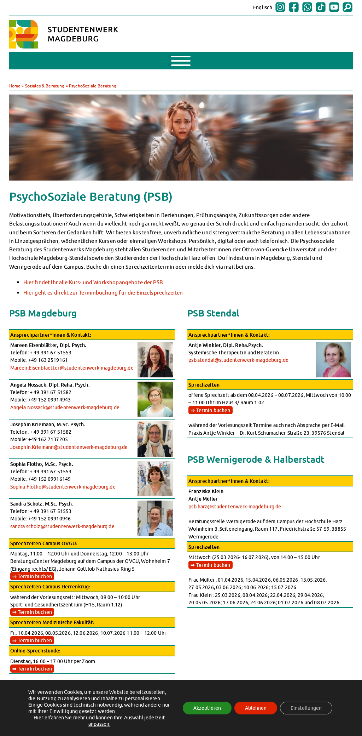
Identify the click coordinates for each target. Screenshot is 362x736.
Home (15, 86)
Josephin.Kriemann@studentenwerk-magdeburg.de (69, 447)
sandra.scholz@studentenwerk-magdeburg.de (62, 526)
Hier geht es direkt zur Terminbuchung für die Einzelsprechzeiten (103, 292)
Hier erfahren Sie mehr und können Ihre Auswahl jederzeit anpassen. (99, 721)
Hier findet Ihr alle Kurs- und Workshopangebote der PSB (93, 282)
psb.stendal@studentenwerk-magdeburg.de (238, 360)
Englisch (262, 7)
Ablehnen (256, 708)
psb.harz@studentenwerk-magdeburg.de (234, 506)
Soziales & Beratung (45, 86)
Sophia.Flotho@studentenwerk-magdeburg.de (63, 487)
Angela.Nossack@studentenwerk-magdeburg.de (64, 407)
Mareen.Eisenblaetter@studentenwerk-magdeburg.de (72, 368)
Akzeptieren (207, 708)
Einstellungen (306, 708)
